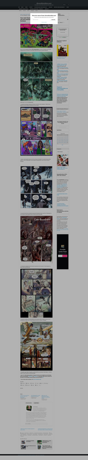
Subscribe (53, 19)
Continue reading (44, 22)
